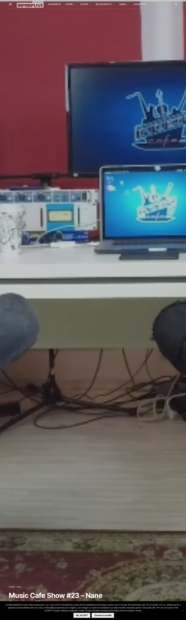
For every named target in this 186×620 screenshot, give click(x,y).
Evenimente (54, 4)
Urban (122, 4)
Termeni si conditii (102, 615)
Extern (84, 4)
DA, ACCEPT (82, 615)
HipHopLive (139, 4)
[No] (182, 610)
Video (19, 587)
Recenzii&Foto (103, 4)
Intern (69, 4)
